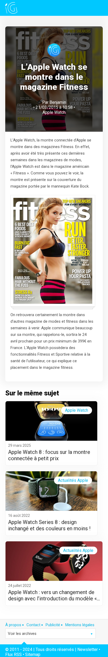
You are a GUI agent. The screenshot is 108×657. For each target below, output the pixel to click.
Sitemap (32, 654)
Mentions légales (79, 624)
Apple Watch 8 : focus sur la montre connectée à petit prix (49, 455)
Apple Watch (54, 112)
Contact (33, 624)
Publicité (53, 624)
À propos (13, 624)
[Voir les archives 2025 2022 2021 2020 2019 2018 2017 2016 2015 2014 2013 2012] (50, 634)
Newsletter (87, 649)
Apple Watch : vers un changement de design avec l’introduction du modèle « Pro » (52, 595)
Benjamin (58, 102)
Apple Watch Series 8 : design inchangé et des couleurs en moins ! (49, 525)
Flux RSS (13, 654)
